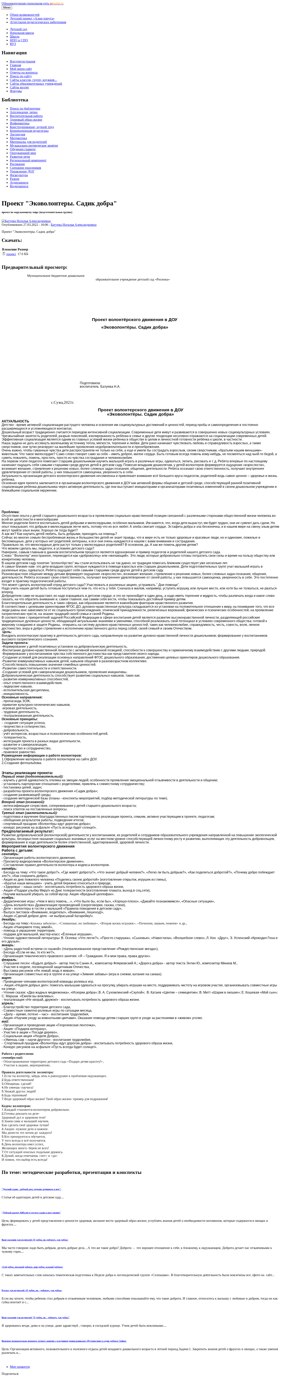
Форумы (16, 91)
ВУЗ (13, 44)
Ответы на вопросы (24, 72)
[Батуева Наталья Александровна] (26, 221)
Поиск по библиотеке (25, 108)
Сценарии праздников (25, 167)
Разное (14, 179)
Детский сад (18, 29)
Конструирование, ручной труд (32, 127)
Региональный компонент (28, 160)
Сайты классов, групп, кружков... (33, 80)
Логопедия (17, 134)
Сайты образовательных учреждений (36, 83)
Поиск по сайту (21, 76)
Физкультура (19, 175)
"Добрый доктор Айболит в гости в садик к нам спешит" (31, 1212)
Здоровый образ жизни (26, 119)
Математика (18, 138)
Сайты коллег (19, 87)
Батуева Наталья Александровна (73, 224)
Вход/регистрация (22, 61)
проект (11, 254)
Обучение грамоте (23, 149)
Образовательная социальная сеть (33, 3)
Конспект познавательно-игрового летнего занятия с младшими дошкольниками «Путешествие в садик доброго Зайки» (64, 1341)
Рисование (17, 164)
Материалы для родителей (28, 142)
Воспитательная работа (26, 116)
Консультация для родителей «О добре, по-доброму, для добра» (35, 1239)
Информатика (19, 123)
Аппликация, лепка (23, 112)
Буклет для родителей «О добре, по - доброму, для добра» (32, 1290)
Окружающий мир (23, 153)
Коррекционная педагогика (29, 130)
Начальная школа (22, 33)
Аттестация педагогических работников (38, 22)
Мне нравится (20, 1366)
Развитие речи (20, 156)
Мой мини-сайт (21, 69)
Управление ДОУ (22, 171)
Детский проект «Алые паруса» (32, 18)
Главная (15, 65)
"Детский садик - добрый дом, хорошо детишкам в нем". (31, 1189)
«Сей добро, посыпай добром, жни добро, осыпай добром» (32, 1267)
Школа (14, 36)
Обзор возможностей (24, 14)
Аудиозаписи (19, 182)
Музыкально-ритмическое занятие (34, 145)
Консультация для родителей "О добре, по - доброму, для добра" (36, 1317)
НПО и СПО (19, 40)
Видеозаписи (19, 186)
